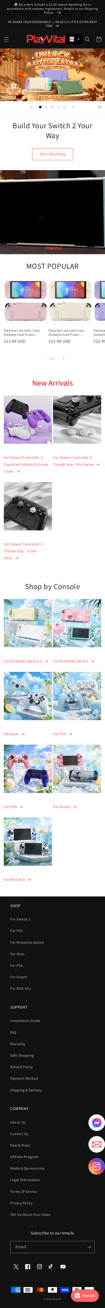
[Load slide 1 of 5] (40, 107)
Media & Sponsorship (27, 1168)
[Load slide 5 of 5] (65, 107)
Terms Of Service (23, 1191)
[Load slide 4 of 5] (59, 107)
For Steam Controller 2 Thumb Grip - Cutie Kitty (23, 551)
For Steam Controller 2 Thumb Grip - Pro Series (73, 461)
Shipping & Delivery (26, 1090)
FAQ (13, 1032)
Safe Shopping (22, 1055)
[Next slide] (73, 107)
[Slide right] (63, 358)
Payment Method (24, 1078)
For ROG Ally (14, 879)
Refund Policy (21, 1067)
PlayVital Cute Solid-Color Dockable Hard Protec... (22, 332)
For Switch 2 (20, 919)
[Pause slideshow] (99, 107)
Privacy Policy (21, 1203)
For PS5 (59, 733)
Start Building (52, 153)
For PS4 (10, 806)
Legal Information (25, 1179)
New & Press (20, 1145)
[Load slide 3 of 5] (52, 107)
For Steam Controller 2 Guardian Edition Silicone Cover (26, 464)
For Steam (61, 806)
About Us (17, 1122)
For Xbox (11, 733)
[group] (52, 75)
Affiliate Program (24, 1156)
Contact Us (19, 1133)
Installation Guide (25, 1020)
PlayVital (56, 1299)
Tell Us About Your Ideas (30, 1214)
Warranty (17, 1044)
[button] (6, 39)
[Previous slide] (31, 107)
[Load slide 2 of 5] (46, 107)
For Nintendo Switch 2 (23, 661)
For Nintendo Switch (70, 661)
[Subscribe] (89, 1247)
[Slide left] (41, 358)
